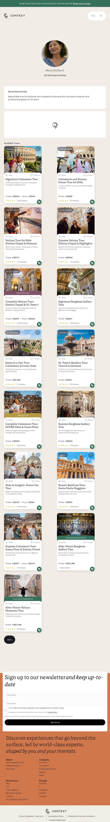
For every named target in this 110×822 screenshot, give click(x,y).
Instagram (43, 790)
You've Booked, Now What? (17, 799)
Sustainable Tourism (47, 769)
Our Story (43, 762)
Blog (8, 783)
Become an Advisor (14, 793)
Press (41, 775)
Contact (9, 796)
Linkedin (42, 793)
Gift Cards (10, 769)
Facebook (43, 783)
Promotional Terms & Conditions (81, 816)
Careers (42, 772)
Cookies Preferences (57, 820)
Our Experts (44, 765)
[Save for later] (37, 149)
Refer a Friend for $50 (15, 762)
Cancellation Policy (56, 816)
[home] (16, 18)
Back (10, 639)
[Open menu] (101, 16)
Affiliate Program (13, 765)
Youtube (42, 796)
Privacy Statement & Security (31, 816)
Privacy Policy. (52, 712)
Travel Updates (12, 790)
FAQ (7, 786)
